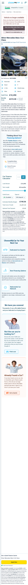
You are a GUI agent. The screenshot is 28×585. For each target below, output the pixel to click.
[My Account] (21, 3)
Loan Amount (6, 183)
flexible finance (12, 140)
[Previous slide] (3, 73)
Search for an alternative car (14, 32)
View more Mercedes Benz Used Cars (14, 28)
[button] (4, 73)
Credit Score (6, 194)
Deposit (17, 194)
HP (23, 177)
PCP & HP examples (21, 99)
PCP (18, 177)
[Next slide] (25, 73)
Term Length (6, 187)
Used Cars (9, 12)
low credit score (17, 149)
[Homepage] (14, 3)
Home (3, 12)
